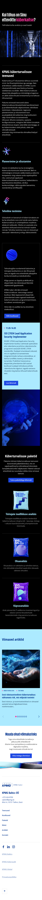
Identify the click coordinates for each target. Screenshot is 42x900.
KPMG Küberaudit (9, 862)
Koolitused (6, 815)
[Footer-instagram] (14, 846)
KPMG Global (7, 869)
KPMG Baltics (7, 854)
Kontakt (5, 835)
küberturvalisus (9, 690)
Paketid (5, 820)
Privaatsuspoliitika (9, 877)
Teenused (6, 811)
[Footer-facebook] (4, 846)
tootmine (21, 690)
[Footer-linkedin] (9, 846)
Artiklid (5, 830)
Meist (4, 825)
